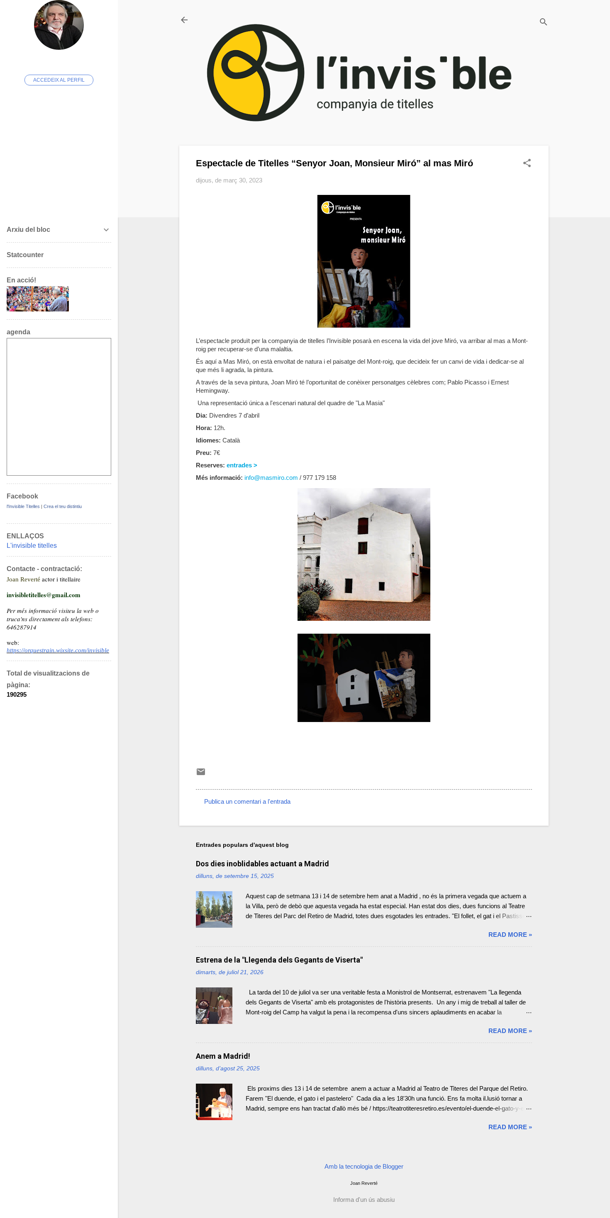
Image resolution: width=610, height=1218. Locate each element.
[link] (242, 465)
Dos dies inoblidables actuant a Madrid (262, 863)
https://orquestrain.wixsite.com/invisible (58, 650)
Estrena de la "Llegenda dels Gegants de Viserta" (279, 959)
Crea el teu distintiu (63, 506)
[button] (527, 163)
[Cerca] (544, 22)
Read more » (510, 934)
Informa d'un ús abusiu (364, 1199)
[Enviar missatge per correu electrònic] (201, 774)
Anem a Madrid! (223, 1056)
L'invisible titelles (32, 545)
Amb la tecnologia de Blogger (364, 1166)
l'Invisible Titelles (23, 506)
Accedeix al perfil (59, 80)
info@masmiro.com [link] (271, 477)
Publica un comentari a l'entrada (247, 801)
